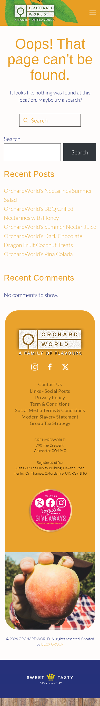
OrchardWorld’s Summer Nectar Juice (50, 226)
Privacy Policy (50, 397)
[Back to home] (41, 13)
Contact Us (50, 384)
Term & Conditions (50, 404)
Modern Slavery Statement (50, 417)
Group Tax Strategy (50, 423)
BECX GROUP (52, 644)
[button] (92, 13)
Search (12, 138)
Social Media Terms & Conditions (50, 410)
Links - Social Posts (50, 391)
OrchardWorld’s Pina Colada (38, 253)
